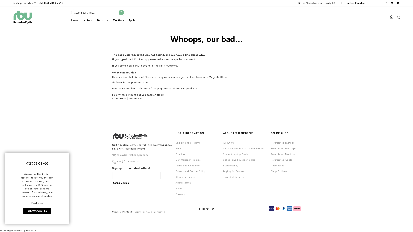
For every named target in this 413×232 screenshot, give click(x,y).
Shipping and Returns (188, 142)
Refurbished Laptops (282, 142)
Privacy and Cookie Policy (190, 171)
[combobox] (98, 12)
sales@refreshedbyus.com (132, 155)
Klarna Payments (185, 177)
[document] (37, 188)
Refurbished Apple (281, 159)
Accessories (277, 165)
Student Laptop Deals (235, 154)
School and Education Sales (239, 159)
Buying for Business (234, 171)
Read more (37, 203)
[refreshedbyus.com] (23, 17)
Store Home (119, 98)
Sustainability (230, 165)
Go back (117, 82)
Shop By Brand (279, 171)
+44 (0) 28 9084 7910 (129, 161)
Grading (180, 154)
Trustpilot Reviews (233, 177)
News (179, 188)
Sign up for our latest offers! (131, 168)
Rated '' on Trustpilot (316, 3)
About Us (228, 142)
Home (74, 20)
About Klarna (183, 182)
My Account (136, 98)
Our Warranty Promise (188, 159)
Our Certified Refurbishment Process (244, 148)
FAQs (178, 148)
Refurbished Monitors (283, 154)
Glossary (180, 194)
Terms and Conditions (188, 165)
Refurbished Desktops (283, 148)
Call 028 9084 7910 (51, 3)
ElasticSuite (31, 230)
